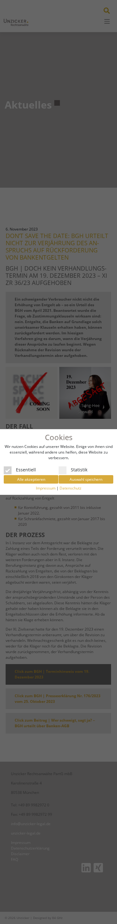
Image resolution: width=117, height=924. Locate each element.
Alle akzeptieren (31, 479)
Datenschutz (70, 488)
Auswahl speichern (86, 479)
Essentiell (26, 469)
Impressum (46, 488)
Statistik (79, 469)
